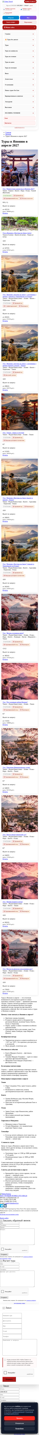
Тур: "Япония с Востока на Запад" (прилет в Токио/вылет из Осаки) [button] (18, 565)
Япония (8, 134)
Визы (7, 73)
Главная (8, 132)
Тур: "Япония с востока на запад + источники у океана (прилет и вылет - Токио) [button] (19, 364)
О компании (9, 85)
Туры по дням (9, 62)
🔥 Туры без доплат (11, 39)
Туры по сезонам (10, 56)
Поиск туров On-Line (12, 90)
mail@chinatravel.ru (19, 127)
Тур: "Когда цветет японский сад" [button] (15, 834)
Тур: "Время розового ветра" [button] (13, 902)
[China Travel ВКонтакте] (5, 1207)
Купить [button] (5, 213)
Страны (7, 34)
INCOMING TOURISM (12, 113)
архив (31, 5)
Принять (19, 1418)
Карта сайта (4, 1218)
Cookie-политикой (18, 1412)
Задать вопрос (10, 22)
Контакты (8, 123)
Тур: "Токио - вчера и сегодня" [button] (13, 433)
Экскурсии (8, 102)
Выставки (8, 107)
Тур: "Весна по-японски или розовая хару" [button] (18, 969)
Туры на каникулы (11, 51)
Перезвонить (28, 22)
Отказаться (19, 1423)
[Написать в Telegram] (1, 1207)
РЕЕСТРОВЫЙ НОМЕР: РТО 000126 (13, 1196)
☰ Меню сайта (9, 27)
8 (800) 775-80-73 (30, 1)
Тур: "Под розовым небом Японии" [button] (15, 702)
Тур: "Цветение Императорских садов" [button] (16, 767)
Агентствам (9, 79)
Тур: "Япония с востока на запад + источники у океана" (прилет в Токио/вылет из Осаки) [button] (19, 295)
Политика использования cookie (9, 1214)
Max (28, 18)
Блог (6, 118)
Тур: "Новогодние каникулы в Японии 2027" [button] (19, 189)
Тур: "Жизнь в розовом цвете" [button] (13, 633)
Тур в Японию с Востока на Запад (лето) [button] (17, 233)
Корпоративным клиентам (14, 96)
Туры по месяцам (11, 68)
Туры (7, 45)
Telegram (11, 18)
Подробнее (19, 1428)
